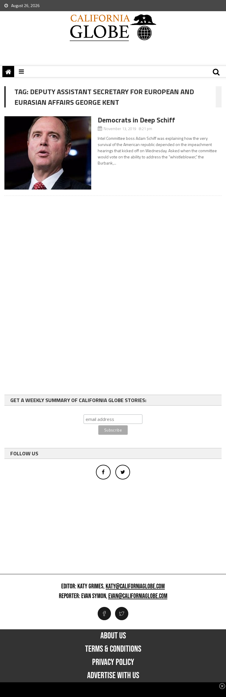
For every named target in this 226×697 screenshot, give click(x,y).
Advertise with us (113, 675)
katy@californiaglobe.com (135, 587)
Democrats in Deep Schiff (136, 119)
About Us (113, 635)
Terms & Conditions (113, 649)
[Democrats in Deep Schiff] (47, 153)
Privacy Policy (113, 662)
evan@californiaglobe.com (137, 596)
